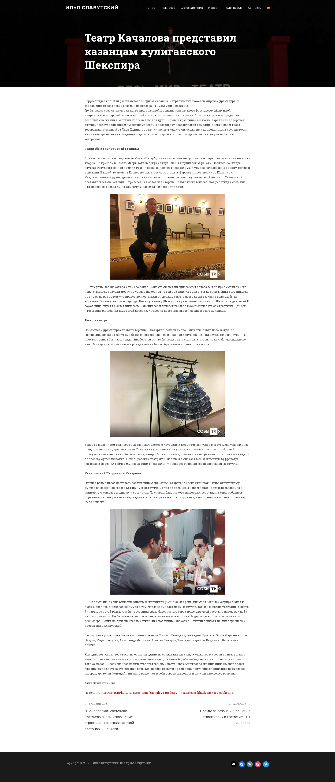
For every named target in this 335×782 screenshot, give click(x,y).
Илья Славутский (91, 7)
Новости (214, 7)
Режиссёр (168, 7)
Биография (234, 7)
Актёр (151, 7)
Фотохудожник (192, 7)
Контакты (255, 7)
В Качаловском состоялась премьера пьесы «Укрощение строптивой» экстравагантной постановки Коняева (109, 720)
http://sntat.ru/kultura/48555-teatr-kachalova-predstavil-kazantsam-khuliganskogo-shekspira (166, 692)
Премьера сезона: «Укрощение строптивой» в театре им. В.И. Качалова (225, 717)
